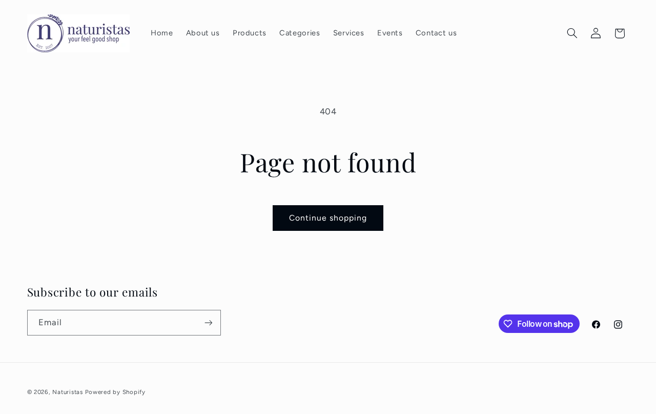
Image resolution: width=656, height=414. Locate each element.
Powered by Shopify (115, 392)
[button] (572, 33)
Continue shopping (328, 218)
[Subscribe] (208, 322)
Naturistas (67, 392)
